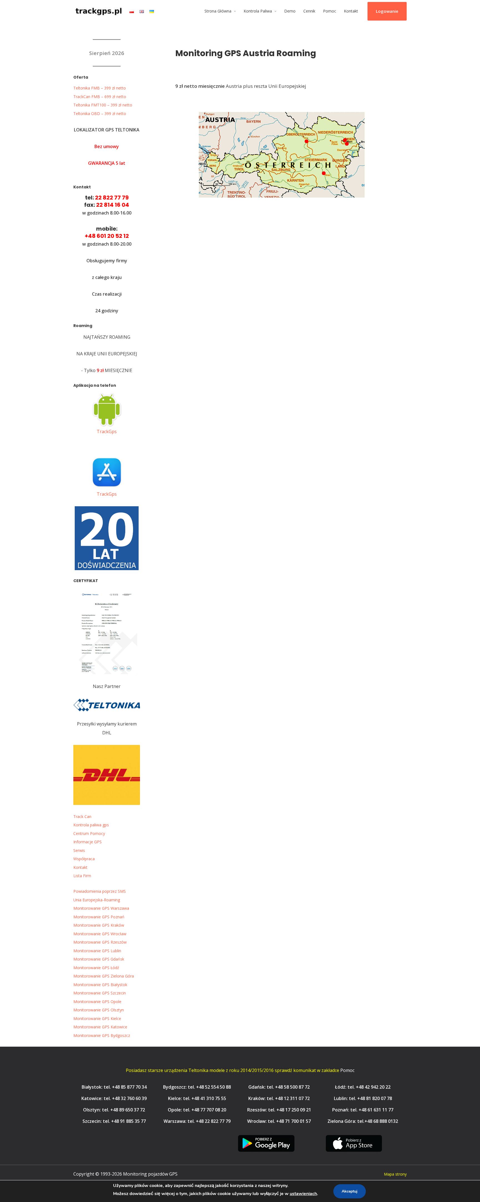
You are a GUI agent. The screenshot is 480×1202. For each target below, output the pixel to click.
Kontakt (351, 11)
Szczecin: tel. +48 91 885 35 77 (114, 1121)
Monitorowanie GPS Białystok (100, 984)
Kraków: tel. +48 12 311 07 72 (279, 1098)
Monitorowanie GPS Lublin (97, 950)
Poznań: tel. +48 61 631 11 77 (362, 1110)
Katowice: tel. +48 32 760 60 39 (114, 1098)
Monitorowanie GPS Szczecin (99, 993)
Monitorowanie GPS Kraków (98, 925)
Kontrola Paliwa (258, 11)
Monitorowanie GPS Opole (97, 1001)
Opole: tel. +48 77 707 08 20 (197, 1110)
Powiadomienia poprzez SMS (99, 891)
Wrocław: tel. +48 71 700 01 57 (279, 1121)
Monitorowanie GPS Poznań (98, 916)
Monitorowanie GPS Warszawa (101, 908)
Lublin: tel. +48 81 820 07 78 (363, 1098)
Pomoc (329, 11)
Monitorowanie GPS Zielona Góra (103, 976)
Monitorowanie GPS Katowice (100, 1026)
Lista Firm (82, 875)
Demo (290, 11)
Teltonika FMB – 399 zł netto (99, 88)
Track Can (82, 816)
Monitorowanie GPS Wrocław (99, 933)
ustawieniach (303, 1194)
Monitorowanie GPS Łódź (96, 967)
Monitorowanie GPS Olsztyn (98, 1010)
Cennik (309, 11)
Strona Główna (217, 11)
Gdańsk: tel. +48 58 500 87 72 (279, 1087)
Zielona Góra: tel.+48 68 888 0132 (363, 1121)
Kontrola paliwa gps (91, 824)
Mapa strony (395, 1174)
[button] (387, 11)
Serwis (79, 850)
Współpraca (84, 858)
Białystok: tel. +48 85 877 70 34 (114, 1087)
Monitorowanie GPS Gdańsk (98, 959)
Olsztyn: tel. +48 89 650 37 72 (114, 1110)
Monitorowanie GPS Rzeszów (100, 942)
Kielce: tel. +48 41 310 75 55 (197, 1098)
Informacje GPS (87, 841)
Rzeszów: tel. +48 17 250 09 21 (279, 1110)
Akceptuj (350, 1191)
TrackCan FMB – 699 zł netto (99, 96)
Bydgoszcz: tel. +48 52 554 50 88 (197, 1087)
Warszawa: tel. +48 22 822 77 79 (197, 1121)
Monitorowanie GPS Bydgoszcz (101, 1035)
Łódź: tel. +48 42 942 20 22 (363, 1087)
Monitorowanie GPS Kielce (97, 1018)
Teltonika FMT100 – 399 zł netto (102, 105)
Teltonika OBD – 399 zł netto (99, 113)
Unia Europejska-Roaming (96, 899)
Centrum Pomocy (89, 833)
